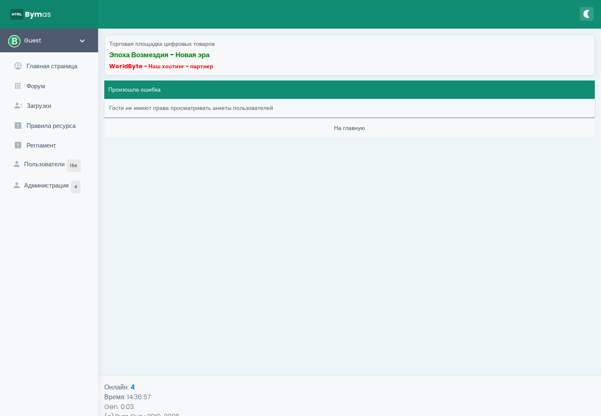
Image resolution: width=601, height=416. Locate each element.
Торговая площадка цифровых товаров (162, 44)
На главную (349, 128)
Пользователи (51, 164)
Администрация (50, 185)
